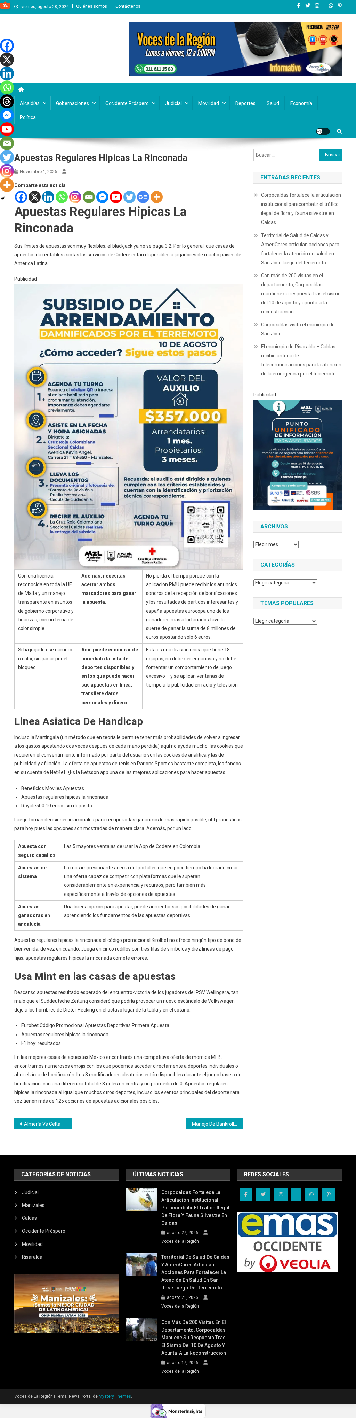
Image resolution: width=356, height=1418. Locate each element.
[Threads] (7, 101)
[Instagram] (75, 197)
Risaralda (32, 1257)
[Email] (89, 197)
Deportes (245, 103)
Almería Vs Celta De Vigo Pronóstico (48, 1124)
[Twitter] (129, 197)
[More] (157, 197)
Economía (301, 103)
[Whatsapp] (62, 197)
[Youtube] (116, 197)
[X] (35, 197)
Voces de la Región (180, 1241)
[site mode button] (323, 131)
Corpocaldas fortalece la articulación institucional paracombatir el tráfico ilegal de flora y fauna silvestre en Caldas (301, 208)
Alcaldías (30, 103)
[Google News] (143, 197)
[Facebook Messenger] (102, 197)
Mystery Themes (115, 1396)
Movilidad (208, 103)
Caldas (29, 1218)
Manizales (33, 1205)
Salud (273, 103)
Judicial (173, 103)
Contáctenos (127, 6)
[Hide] (3, 198)
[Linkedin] (48, 197)
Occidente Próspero (127, 103)
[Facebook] (21, 197)
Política (28, 117)
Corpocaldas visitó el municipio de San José (298, 329)
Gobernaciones (72, 103)
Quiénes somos (91, 6)
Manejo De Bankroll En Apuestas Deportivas (218, 1124)
